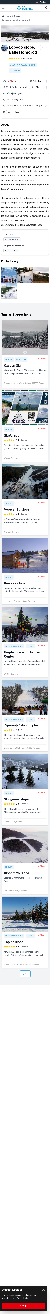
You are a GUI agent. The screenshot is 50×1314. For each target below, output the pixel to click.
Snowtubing (21, 359)
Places (17, 16)
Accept (23, 1305)
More (25, 974)
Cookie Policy (23, 1298)
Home (8, 16)
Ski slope (15, 70)
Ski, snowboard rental (22, 65)
